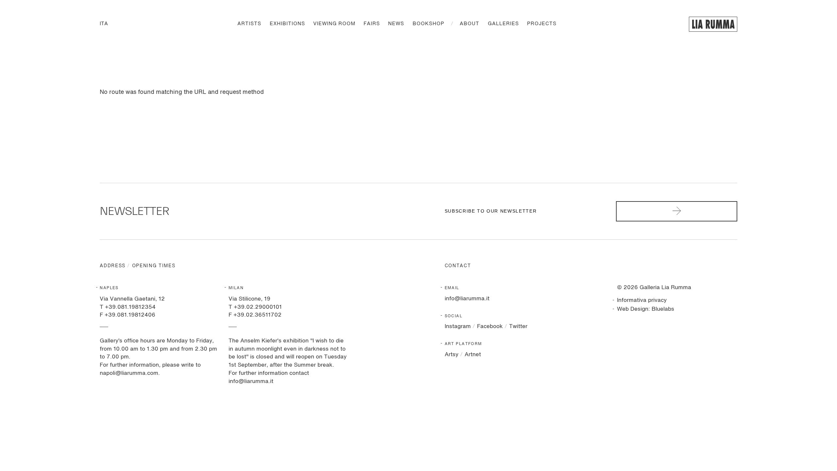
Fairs (372, 24)
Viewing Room (334, 24)
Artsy (451, 355)
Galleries (503, 24)
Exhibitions (287, 24)
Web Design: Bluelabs (645, 309)
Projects (541, 24)
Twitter (518, 326)
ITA (104, 24)
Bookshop (428, 24)
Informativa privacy (642, 300)
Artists (249, 24)
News (396, 24)
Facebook (490, 326)
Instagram (458, 326)
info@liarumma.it (467, 299)
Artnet (473, 355)
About (469, 24)
